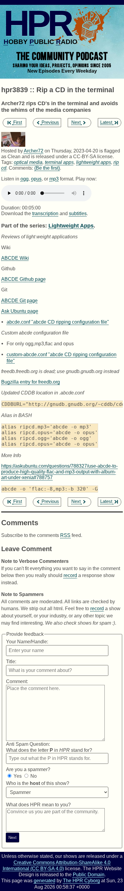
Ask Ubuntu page (19, 311)
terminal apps (59, 162)
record (70, 575)
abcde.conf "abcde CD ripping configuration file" (58, 322)
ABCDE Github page (23, 279)
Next (76, 122)
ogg (24, 178)
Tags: (7, 162)
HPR (37, 23)
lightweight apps (93, 162)
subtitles (78, 213)
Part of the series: (24, 225)
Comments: (21, 168)
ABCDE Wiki (15, 258)
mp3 (54, 178)
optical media (28, 162)
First (17, 122)
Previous (50, 122)
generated (44, 880)
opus (36, 178)
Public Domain (88, 874)
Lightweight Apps (71, 225)
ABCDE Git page (19, 300)
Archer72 (33, 150)
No (33, 776)
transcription (45, 213)
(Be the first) (47, 168)
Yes (18, 776)
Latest (106, 122)
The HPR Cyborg (81, 880)
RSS (65, 535)
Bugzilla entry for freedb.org (30, 381)
